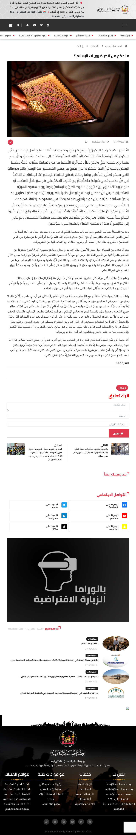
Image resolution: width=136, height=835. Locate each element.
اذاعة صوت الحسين (85, 804)
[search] (18, 25)
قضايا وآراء (92, 639)
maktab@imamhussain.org (119, 789)
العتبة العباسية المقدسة (17, 804)
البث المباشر (85, 789)
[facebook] (48, 25)
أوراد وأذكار (85, 799)
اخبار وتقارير (92, 655)
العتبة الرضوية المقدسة (17, 794)
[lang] (10, 25)
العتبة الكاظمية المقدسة (17, 789)
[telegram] (64, 822)
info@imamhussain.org (119, 784)
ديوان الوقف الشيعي (51, 789)
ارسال (116, 433)
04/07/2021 (120, 142)
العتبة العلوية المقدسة (17, 784)
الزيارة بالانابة (85, 784)
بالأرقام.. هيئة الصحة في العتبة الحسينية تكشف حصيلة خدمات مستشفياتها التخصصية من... (54, 660)
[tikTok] (46, 822)
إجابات (80, 46)
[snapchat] (55, 822)
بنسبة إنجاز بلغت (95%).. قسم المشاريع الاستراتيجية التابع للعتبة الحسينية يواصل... (59, 676)
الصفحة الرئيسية (113, 46)
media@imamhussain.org (119, 794)
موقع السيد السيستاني (51, 784)
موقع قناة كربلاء (51, 804)
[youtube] (35, 25)
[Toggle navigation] (124, 25)
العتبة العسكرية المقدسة (17, 799)
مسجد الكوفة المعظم (17, 809)
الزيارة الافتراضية (85, 794)
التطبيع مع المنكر (89, 644)
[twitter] (41, 25)
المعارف (94, 46)
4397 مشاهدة (99, 142)
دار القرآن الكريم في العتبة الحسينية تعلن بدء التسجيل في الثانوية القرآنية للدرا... (59, 693)
